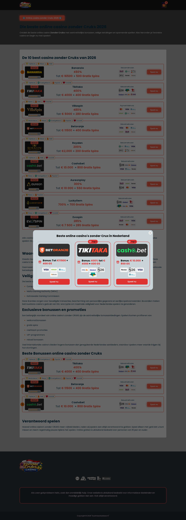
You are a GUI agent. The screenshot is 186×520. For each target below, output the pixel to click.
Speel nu (54, 281)
